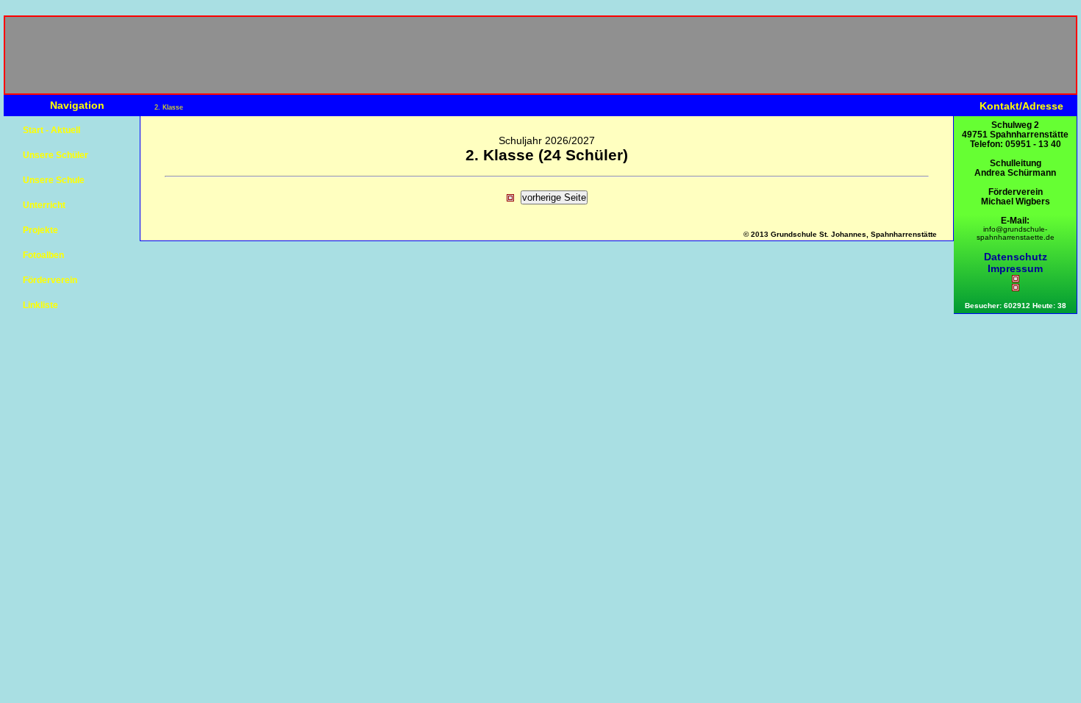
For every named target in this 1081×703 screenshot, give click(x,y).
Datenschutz (1015, 257)
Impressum (1015, 268)
